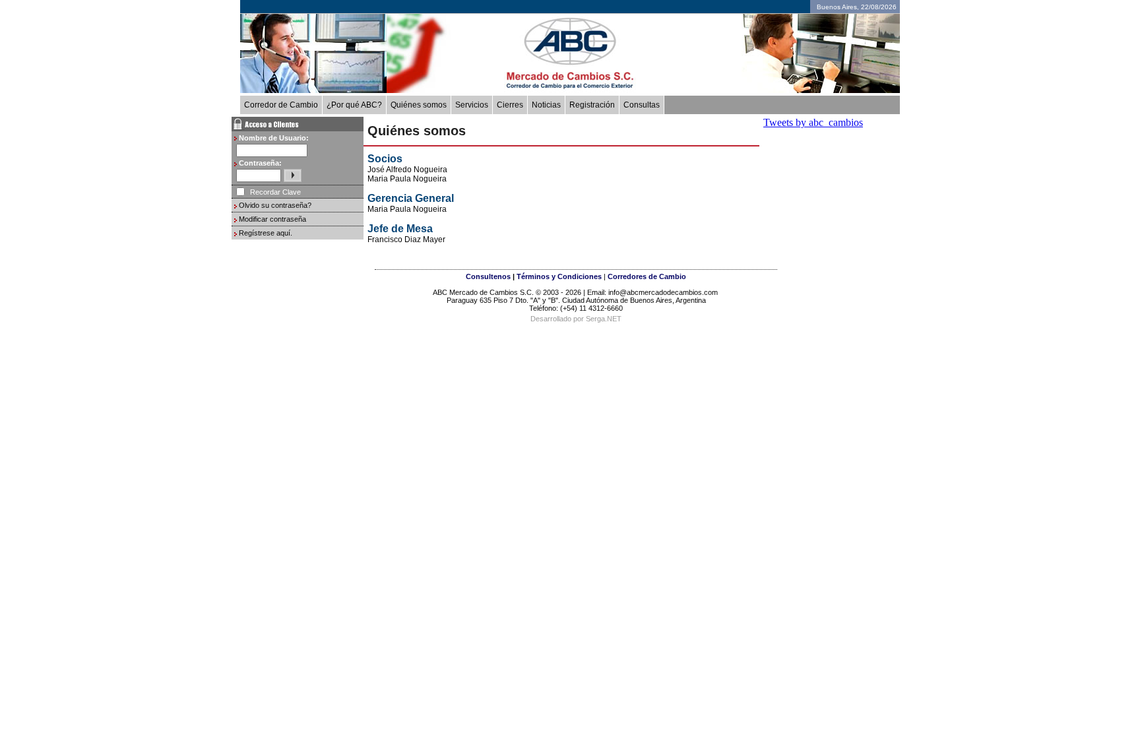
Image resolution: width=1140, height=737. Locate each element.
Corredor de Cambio (281, 105)
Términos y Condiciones (559, 276)
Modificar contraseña (272, 219)
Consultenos (488, 276)
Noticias (546, 105)
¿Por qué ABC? (354, 105)
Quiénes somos (419, 105)
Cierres (510, 105)
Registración (592, 105)
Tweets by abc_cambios (813, 122)
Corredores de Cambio (647, 276)
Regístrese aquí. (265, 233)
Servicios (471, 105)
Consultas (641, 105)
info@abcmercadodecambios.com (664, 292)
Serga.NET (603, 319)
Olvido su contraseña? (275, 205)
